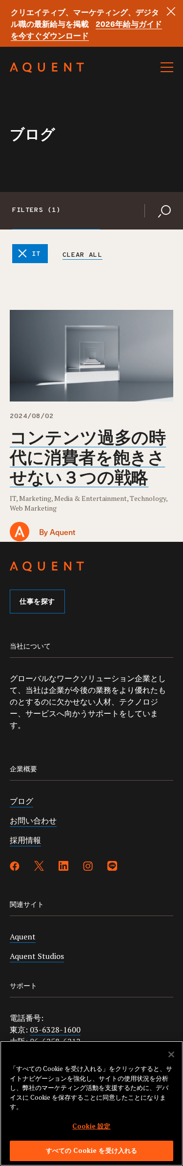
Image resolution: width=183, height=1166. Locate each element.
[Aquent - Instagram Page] (88, 867)
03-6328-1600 (55, 1029)
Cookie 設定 (91, 1126)
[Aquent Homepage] (47, 70)
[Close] (171, 11)
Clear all (82, 255)
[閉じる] (171, 1054)
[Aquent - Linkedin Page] (63, 867)
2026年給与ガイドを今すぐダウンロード (86, 29)
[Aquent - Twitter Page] (39, 867)
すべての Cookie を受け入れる (91, 1150)
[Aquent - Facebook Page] (14, 867)
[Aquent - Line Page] (112, 867)
